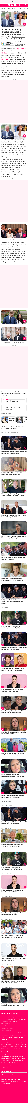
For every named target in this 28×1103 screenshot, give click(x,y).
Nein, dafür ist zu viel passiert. (13, 408)
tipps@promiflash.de (10, 428)
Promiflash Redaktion (18, 37)
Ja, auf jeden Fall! (12, 401)
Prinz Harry (5, 59)
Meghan (4, 53)
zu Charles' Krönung (17, 68)
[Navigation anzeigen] (2, 5)
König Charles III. (21, 49)
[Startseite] (14, 5)
